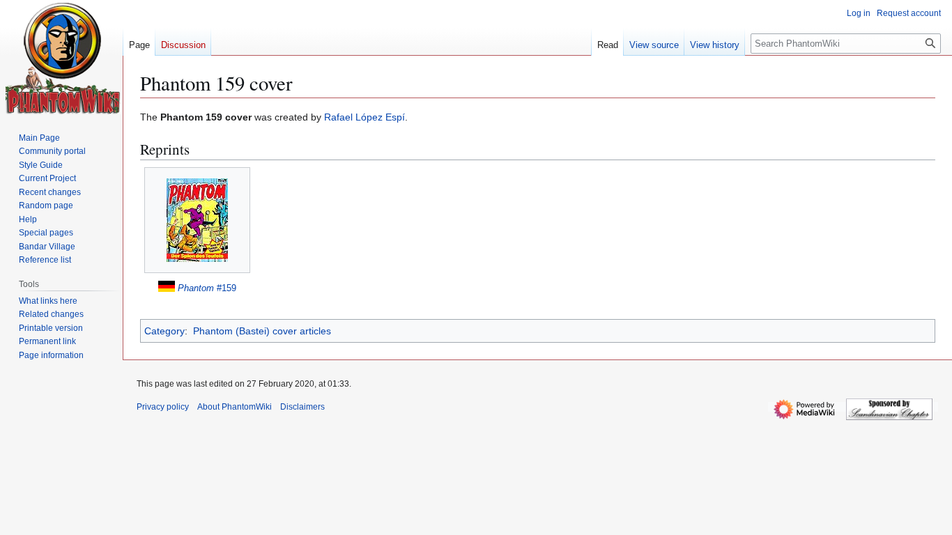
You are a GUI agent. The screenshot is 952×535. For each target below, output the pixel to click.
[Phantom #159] (197, 220)
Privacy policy (163, 407)
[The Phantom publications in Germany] (166, 288)
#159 (207, 288)
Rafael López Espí (364, 117)
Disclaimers (302, 407)
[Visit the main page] (63, 58)
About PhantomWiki (234, 407)
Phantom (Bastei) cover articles (262, 330)
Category (164, 330)
